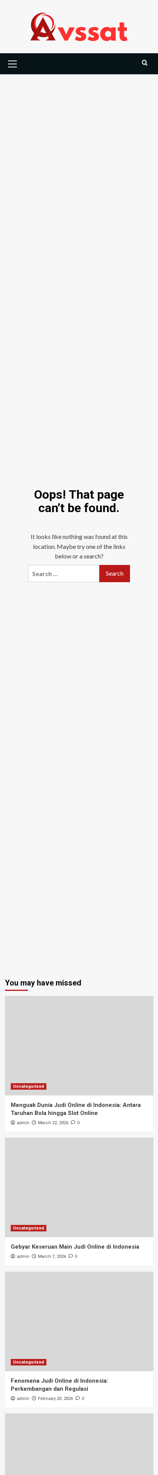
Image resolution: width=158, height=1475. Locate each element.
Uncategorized (28, 1086)
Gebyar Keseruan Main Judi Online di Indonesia (75, 1246)
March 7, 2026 (52, 1256)
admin (23, 1122)
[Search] (145, 63)
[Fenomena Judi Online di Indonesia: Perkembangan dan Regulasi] (79, 1321)
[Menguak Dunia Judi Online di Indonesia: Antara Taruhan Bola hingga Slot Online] (79, 1045)
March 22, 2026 (53, 1122)
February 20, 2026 (55, 1398)
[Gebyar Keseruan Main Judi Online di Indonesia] (79, 1187)
